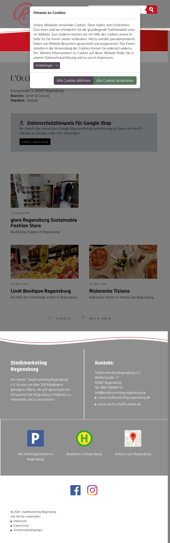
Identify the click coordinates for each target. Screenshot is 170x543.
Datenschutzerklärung (60, 57)
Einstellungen (44, 65)
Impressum (105, 57)
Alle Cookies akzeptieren (115, 80)
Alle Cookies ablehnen (74, 80)
